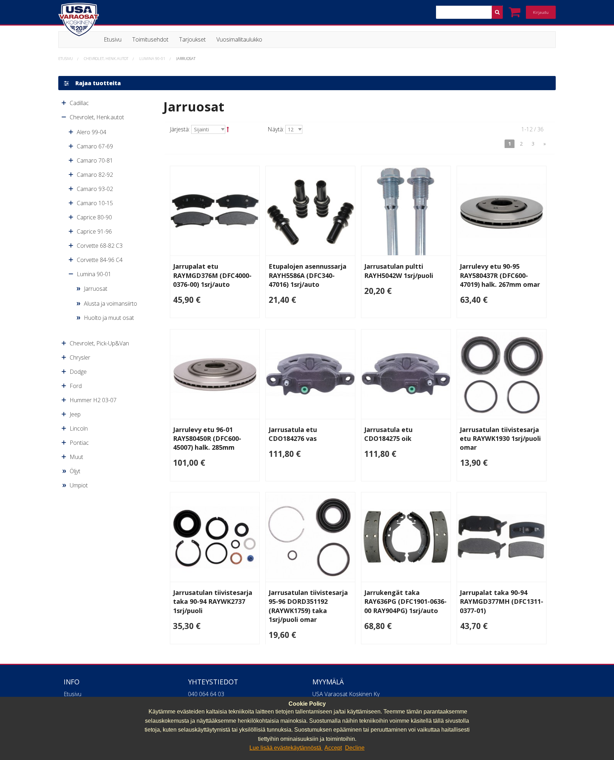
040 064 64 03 (206, 694)
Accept (333, 748)
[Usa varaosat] (135, 20)
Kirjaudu (541, 12)
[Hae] (497, 12)
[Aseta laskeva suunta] (228, 129)
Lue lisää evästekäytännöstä (286, 748)
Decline (355, 748)
